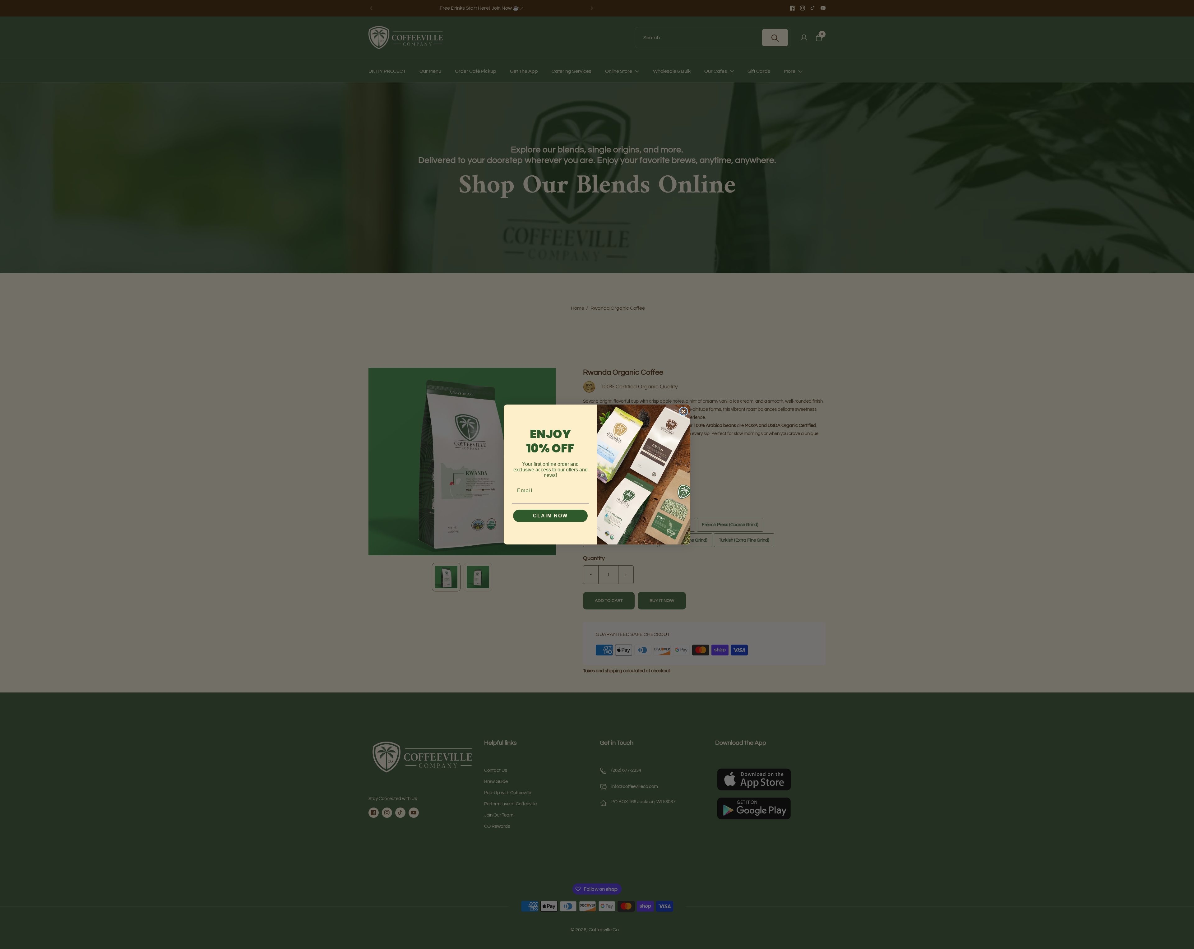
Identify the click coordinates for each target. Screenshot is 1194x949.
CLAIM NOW (550, 515)
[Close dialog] (683, 411)
